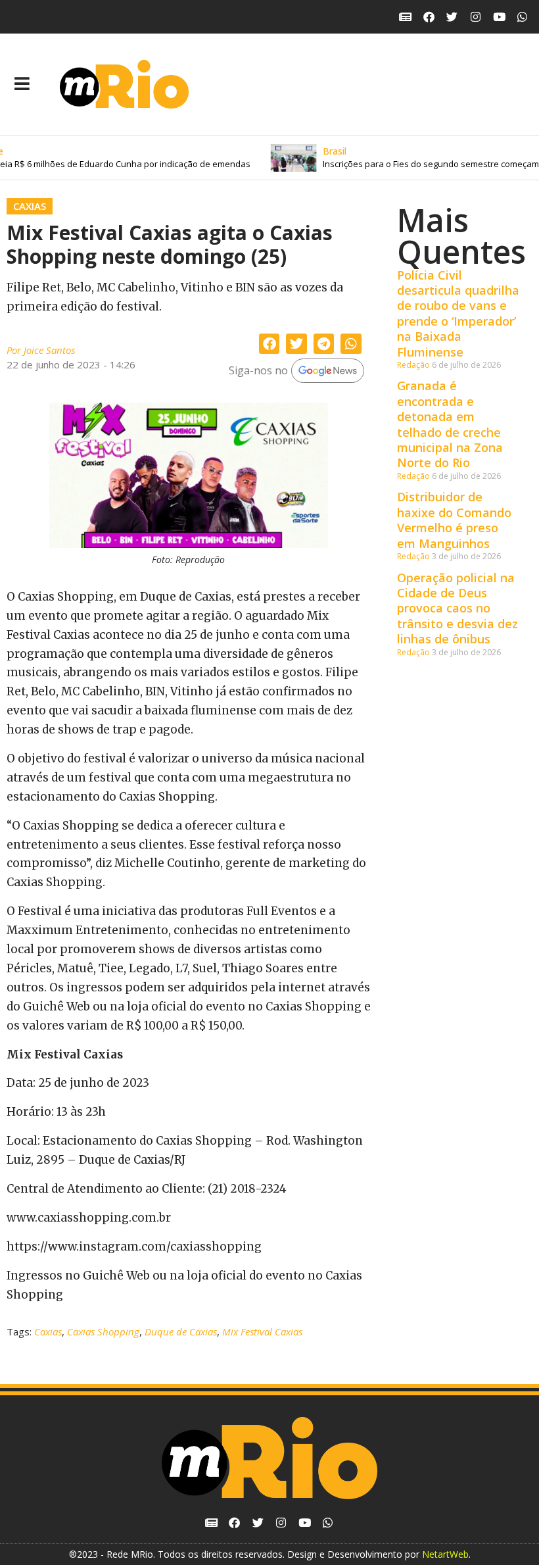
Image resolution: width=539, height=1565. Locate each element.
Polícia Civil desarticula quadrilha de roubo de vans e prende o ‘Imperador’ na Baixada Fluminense (458, 313)
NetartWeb (445, 1554)
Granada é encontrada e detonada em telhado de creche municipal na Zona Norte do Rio (450, 424)
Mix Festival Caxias (262, 1331)
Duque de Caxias (181, 1331)
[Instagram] (475, 17)
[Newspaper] (405, 17)
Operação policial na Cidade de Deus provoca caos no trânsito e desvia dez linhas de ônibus (457, 608)
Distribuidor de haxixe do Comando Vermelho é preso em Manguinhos (454, 520)
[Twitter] (452, 17)
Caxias (29, 205)
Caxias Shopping (103, 1331)
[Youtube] (499, 17)
